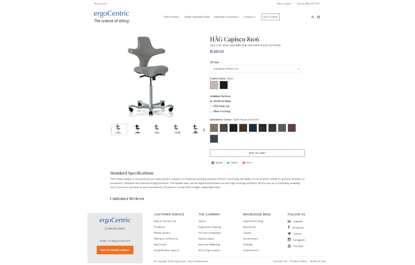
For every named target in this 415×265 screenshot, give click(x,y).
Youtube (298, 246)
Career (247, 232)
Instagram (299, 240)
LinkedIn (297, 221)
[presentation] (111, 130)
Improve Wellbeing (209, 244)
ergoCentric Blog (253, 221)
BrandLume (202, 261)
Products (159, 227)
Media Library (162, 232)
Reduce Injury (206, 238)
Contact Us (280, 261)
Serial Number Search (166, 250)
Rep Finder (160, 244)
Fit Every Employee (210, 232)
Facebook (298, 227)
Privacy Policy (299, 261)
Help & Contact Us (165, 221)
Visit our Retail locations (115, 250)
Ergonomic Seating (210, 227)
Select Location (284, 3)
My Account (100, 3)
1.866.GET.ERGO (116, 228)
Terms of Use (317, 261)
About (202, 221)
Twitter (297, 233)
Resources (249, 227)
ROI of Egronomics (209, 250)
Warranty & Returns (166, 238)
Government (250, 238)
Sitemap (248, 244)
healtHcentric (251, 250)
